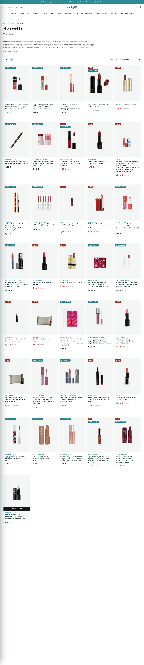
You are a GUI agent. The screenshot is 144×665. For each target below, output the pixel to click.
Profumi (68, 13)
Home (5, 23)
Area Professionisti (127, 13)
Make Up (36, 13)
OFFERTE (13, 13)
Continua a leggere (11, 51)
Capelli (21, 13)
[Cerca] (133, 7)
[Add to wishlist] (27, 67)
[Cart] (140, 7)
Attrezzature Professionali (83, 13)
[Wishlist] (137, 7)
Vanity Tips (113, 13)
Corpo (44, 13)
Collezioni (12, 23)
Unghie (52, 13)
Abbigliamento (101, 13)
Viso (28, 13)
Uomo (60, 13)
